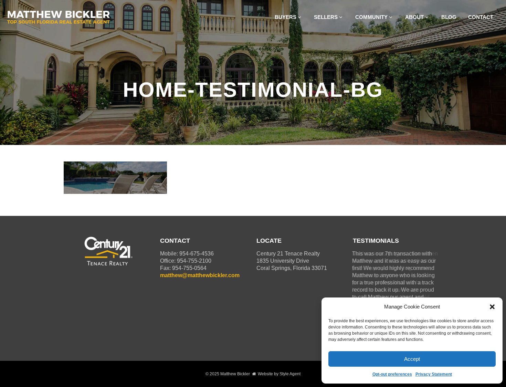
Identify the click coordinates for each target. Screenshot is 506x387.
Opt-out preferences (392, 374)
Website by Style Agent (279, 374)
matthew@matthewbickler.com (200, 275)
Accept (412, 359)
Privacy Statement (433, 374)
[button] (492, 306)
